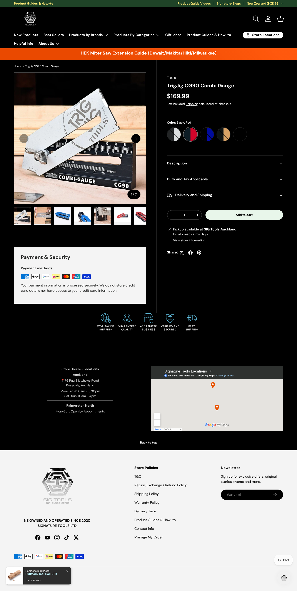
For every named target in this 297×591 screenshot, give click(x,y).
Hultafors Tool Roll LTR (41, 574)
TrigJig (171, 77)
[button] (280, 19)
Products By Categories (134, 35)
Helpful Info (23, 43)
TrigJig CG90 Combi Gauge (42, 66)
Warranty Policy (147, 502)
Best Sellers (53, 35)
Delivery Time (145, 511)
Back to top (148, 442)
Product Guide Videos (194, 3)
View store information (189, 240)
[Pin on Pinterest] (199, 252)
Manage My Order (148, 537)
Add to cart (244, 215)
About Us (46, 43)
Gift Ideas (173, 35)
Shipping (192, 104)
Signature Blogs (229, 3)
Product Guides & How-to (209, 35)
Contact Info (144, 528)
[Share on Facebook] (190, 252)
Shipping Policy (146, 494)
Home (17, 66)
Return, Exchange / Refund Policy (160, 485)
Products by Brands (86, 35)
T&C (137, 476)
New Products (26, 35)
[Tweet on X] (181, 252)
